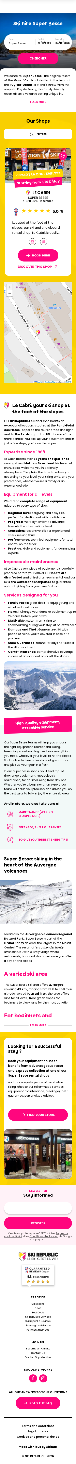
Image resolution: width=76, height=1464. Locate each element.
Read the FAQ (40, 1403)
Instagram (43, 1378)
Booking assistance (38, 1325)
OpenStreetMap (50, 382)
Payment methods (38, 1329)
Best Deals (38, 1312)
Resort (12, 39)
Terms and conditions (38, 1426)
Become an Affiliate (38, 1348)
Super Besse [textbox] (17, 43)
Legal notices (38, 1431)
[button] (38, 332)
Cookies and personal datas (38, 1437)
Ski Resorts (38, 1304)
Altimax (52, 1447)
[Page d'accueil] (38, 1257)
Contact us (38, 1353)
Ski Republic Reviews (38, 1321)
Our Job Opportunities (38, 1357)
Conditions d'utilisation (44, 1236)
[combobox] (22, 43)
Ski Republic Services (38, 1316)
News (38, 1308)
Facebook (33, 1378)
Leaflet (39, 382)
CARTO (68, 382)
